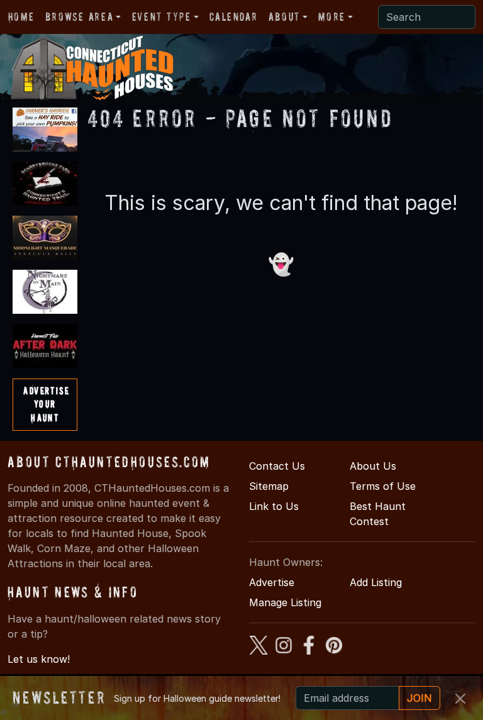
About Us (373, 466)
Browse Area (79, 16)
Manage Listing (285, 602)
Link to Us (274, 506)
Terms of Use (383, 486)
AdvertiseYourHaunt (46, 404)
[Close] (460, 698)
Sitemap (269, 486)
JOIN (419, 698)
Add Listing (376, 582)
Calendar (233, 16)
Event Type (161, 16)
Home (21, 16)
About (284, 16)
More (331, 16)
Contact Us (277, 466)
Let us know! (39, 659)
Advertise (271, 582)
